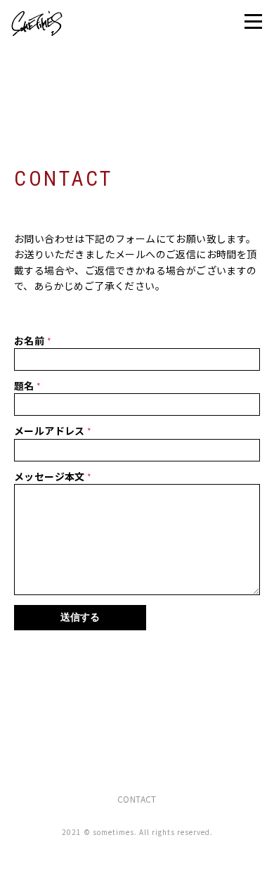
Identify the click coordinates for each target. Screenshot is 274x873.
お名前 (30, 340)
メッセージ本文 (50, 476)
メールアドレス (50, 430)
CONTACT (137, 799)
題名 (25, 385)
